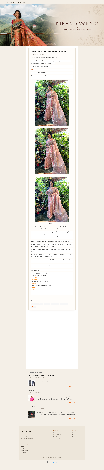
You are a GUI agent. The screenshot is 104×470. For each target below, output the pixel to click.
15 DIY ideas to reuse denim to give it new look (41, 375)
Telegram (33, 69)
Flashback (31, 390)
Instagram (34, 277)
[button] (72, 51)
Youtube (34, 293)
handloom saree (35, 304)
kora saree (47, 304)
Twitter (33, 291)
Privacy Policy (24, 450)
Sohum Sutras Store (58, 434)
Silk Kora (57, 304)
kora (42, 304)
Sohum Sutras (20, 2)
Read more (72, 386)
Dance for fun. (32, 407)
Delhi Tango (56, 436)
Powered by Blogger (53, 462)
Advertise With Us (57, 438)
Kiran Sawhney (10, 2)
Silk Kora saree (64, 304)
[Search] (101, 2)
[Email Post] (31, 301)
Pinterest (34, 287)
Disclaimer (23, 452)
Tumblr (33, 289)
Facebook (34, 279)
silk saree (33, 307)
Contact (23, 448)
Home (28, 2)
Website (34, 283)
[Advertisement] (97, 67)
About (22, 446)
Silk (52, 304)
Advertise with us (60, 2)
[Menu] (3, 2)
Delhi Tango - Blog (48, 2)
